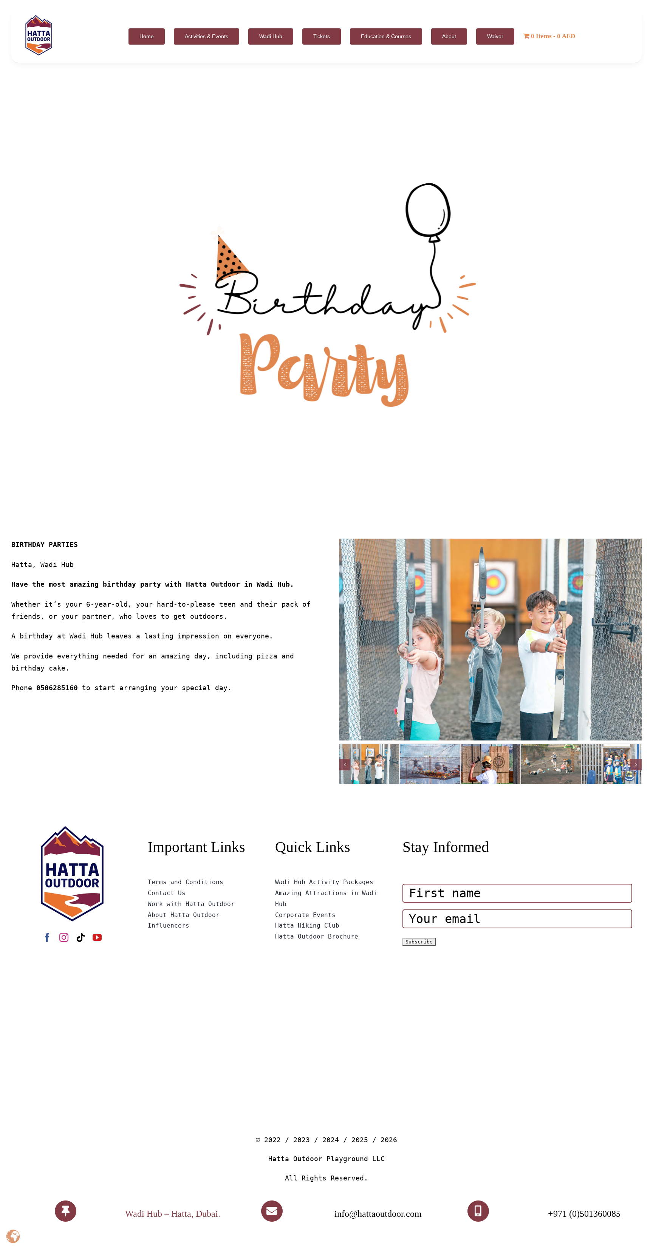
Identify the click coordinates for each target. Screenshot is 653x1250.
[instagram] (63, 937)
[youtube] (97, 937)
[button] (344, 764)
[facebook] (47, 937)
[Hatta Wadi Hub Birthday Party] (326, 300)
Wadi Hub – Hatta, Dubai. (172, 1214)
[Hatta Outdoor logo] (39, 15)
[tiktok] (80, 937)
